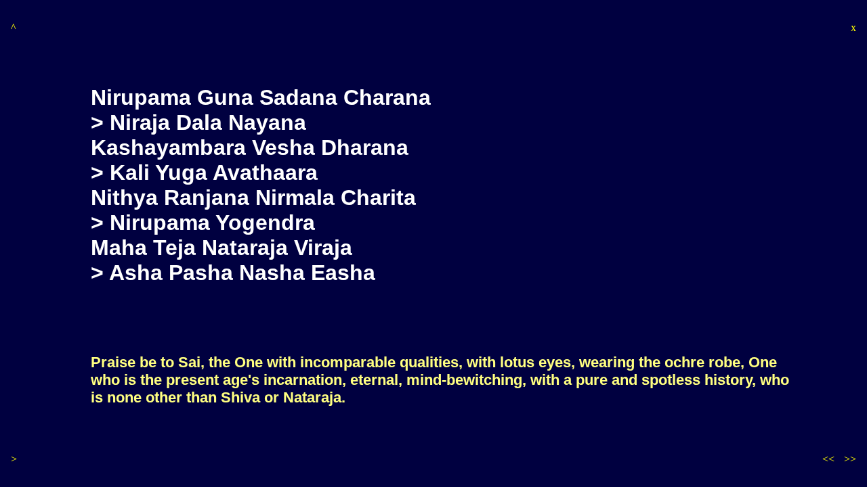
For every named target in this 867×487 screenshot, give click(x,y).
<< (828, 459)
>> (850, 459)
